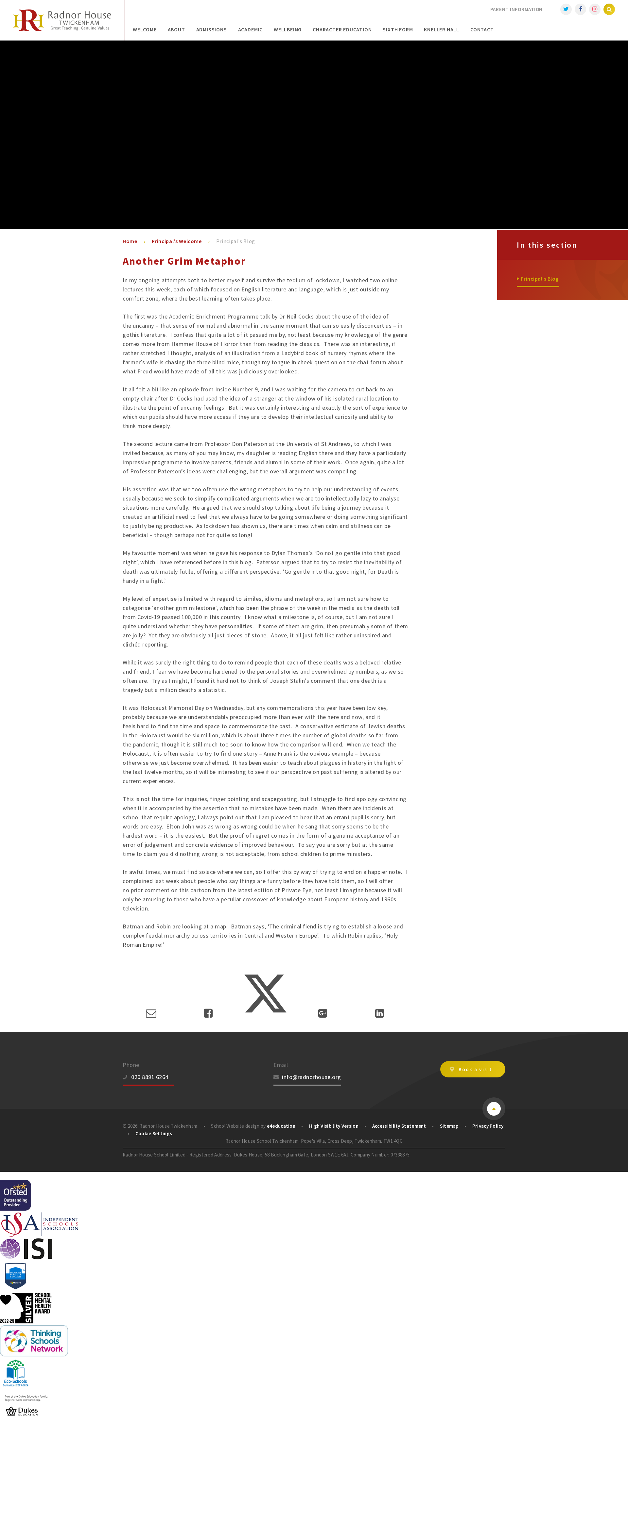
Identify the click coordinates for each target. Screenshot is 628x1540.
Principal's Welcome (177, 241)
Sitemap (449, 1126)
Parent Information (516, 9)
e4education (281, 1126)
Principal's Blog (235, 241)
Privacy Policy (487, 1126)
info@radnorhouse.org (311, 1077)
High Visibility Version (333, 1126)
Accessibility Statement (399, 1126)
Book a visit (475, 1069)
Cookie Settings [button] (153, 1133)
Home (130, 241)
